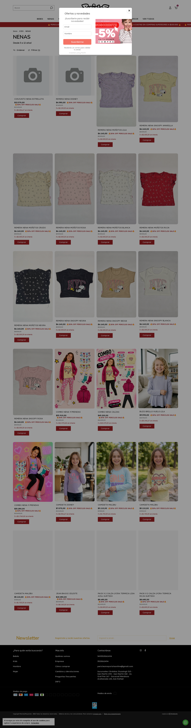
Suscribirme (77, 42)
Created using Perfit (77, 53)
